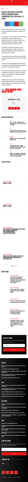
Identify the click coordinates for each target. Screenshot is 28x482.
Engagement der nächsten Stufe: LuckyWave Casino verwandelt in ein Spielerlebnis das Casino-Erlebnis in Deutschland (17, 280)
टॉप (7, 8)
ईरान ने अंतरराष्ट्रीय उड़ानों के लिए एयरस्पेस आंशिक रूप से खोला (11, 377)
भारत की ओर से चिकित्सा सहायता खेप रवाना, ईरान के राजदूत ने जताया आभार (12, 391)
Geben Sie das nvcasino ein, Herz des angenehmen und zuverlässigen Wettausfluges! (13, 257)
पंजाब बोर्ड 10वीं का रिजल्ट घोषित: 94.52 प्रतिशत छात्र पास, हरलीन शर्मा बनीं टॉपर (18, 131)
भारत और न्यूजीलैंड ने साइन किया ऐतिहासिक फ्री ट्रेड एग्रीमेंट (10, 369)
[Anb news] (11, 2)
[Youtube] (18, 108)
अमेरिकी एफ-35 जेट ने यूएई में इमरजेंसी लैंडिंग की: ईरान (17, 139)
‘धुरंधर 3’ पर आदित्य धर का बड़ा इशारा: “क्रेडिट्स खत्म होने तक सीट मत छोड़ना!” (13, 412)
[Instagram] (12, 108)
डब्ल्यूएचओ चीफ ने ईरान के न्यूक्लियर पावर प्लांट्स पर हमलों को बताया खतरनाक (13, 396)
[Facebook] (7, 24)
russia (4, 91)
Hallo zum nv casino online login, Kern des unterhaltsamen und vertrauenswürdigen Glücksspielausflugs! (14, 231)
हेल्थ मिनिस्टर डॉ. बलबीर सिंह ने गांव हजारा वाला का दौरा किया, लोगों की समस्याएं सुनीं (13, 394)
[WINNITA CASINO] (14, 172)
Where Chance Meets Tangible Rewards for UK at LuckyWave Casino (17, 291)
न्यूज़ (10, 151)
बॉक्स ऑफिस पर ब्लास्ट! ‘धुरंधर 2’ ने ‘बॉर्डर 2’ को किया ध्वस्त (10, 410)
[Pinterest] (16, 24)
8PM (7, 89)
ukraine (10, 91)
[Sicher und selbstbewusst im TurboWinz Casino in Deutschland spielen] (5, 311)
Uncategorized (7, 181)
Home (3, 8)
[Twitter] (11, 24)
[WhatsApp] (21, 24)
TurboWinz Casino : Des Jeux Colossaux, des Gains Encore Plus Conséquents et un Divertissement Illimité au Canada (17, 323)
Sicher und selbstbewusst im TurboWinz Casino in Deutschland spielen (17, 312)
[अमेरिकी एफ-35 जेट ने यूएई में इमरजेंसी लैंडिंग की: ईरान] (5, 138)
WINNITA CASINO (7, 183)
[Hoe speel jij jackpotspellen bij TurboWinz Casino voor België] (5, 301)
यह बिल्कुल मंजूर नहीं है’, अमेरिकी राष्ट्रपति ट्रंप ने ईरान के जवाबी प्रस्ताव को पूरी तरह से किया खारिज (17, 147)
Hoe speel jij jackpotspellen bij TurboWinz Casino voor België (17, 301)
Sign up (14, 349)
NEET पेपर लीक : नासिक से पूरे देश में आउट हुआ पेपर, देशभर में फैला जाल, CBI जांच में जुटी (18, 123)
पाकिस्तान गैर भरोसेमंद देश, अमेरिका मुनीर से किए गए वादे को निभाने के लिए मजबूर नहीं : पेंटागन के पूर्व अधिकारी (18, 155)
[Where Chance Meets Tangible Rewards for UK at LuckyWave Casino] (5, 290)
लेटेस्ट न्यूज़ (11, 136)
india (19, 89)
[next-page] (5, 330)
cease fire (13, 89)
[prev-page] (3, 330)
